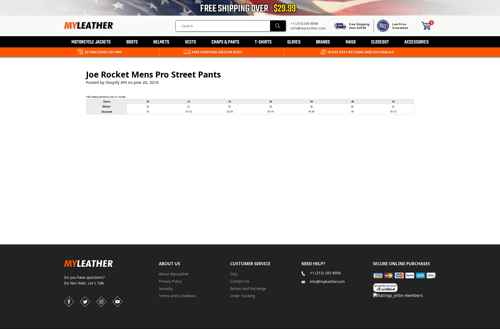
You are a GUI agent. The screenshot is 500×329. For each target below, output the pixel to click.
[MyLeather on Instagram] (101, 301)
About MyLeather (174, 273)
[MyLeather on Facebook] (69, 301)
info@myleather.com (308, 28)
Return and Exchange (248, 288)
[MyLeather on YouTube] (117, 301)
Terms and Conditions (177, 295)
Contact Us (239, 281)
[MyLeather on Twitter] (85, 301)
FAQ (234, 273)
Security (165, 288)
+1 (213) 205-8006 (304, 23)
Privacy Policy (170, 281)
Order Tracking (242, 295)
